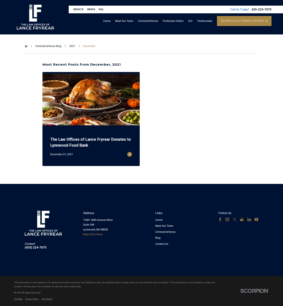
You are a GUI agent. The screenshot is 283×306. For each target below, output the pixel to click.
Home (159, 219)
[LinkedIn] (249, 219)
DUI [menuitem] (190, 20)
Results (78, 9)
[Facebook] (220, 219)
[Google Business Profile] (242, 219)
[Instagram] (227, 219)
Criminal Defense (165, 231)
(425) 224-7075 (35, 247)
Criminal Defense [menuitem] (148, 20)
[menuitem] (18, 299)
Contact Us (161, 243)
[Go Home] (26, 46)
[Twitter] (234, 219)
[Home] (35, 17)
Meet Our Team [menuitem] (124, 20)
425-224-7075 (261, 9)
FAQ (101, 9)
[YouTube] (256, 219)
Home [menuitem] (107, 20)
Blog (158, 237)
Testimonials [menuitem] (204, 20)
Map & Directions (93, 234)
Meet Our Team (164, 225)
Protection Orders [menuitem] (173, 20)
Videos (91, 9)
